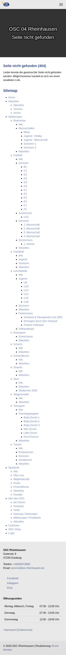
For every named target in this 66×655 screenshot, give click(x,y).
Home (11, 97)
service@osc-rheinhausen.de (27, 568)
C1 (25, 170)
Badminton (19, 120)
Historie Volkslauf (34, 325)
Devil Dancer (31, 436)
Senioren (24, 220)
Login (11, 533)
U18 (26, 301)
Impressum (10, 629)
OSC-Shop (14, 529)
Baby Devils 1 (32, 417)
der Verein (19, 502)
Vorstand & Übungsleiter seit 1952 (43, 317)
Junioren (24, 163)
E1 (25, 190)
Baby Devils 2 (32, 421)
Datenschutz (25, 629)
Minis (27, 132)
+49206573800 (21, 564)
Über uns (18, 475)
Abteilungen (15, 116)
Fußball (17, 155)
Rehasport (19, 332)
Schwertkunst (21, 355)
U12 (26, 290)
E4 (25, 201)
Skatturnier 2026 (28, 390)
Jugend (23, 259)
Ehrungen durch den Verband (40, 321)
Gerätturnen (25, 460)
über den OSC (16, 498)
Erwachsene (26, 336)
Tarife (16, 510)
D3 (25, 182)
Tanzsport (19, 406)
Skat (16, 379)
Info (21, 124)
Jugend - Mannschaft (35, 139)
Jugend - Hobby (33, 136)
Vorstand (18, 506)
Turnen (17, 444)
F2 (25, 209)
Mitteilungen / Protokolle (27, 517)
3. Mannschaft (32, 232)
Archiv (17, 112)
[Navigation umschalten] (61, 4)
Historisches (26, 313)
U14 (26, 294)
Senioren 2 (30, 147)
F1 (25, 205)
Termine (18, 109)
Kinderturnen (26, 452)
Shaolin (17, 367)
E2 (25, 193)
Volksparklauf (26, 328)
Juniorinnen (25, 213)
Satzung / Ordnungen (25, 513)
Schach (17, 344)
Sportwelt (13, 467)
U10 (26, 286)
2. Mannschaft (32, 228)
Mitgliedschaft (21, 479)
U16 (26, 298)
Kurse (16, 483)
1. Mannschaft (32, 224)
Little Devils (30, 433)
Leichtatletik (20, 271)
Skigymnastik (21, 394)
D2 (25, 178)
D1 (25, 174)
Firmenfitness (21, 487)
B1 (25, 166)
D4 (25, 186)
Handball (18, 251)
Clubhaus (13, 525)
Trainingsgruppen (29, 413)
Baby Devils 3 (32, 425)
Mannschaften (27, 128)
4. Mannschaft (32, 236)
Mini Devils (30, 429)
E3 (25, 197)
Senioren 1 (30, 143)
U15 (26, 217)
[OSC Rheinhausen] (6, 4)
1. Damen (29, 244)
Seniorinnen (26, 240)
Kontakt (17, 494)
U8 (25, 282)
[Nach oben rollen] (61, 650)
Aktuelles (13, 101)
